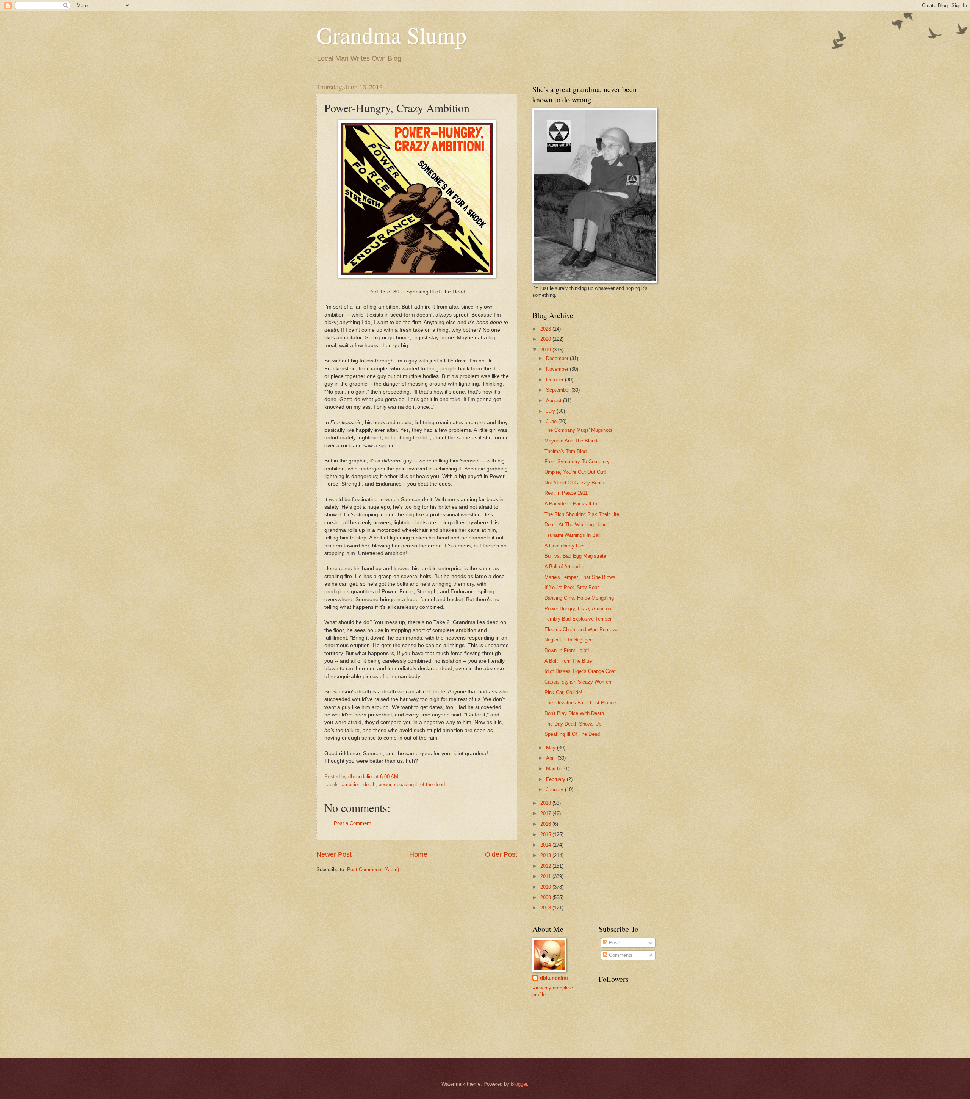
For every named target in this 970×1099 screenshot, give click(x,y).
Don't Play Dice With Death (574, 713)
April (551, 758)
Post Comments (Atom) (373, 869)
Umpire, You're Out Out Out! (575, 472)
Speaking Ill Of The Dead (572, 734)
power (385, 784)
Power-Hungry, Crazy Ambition (577, 608)
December (558, 358)
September (558, 390)
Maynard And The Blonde (572, 441)
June (552, 421)
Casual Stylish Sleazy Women (577, 682)
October (555, 380)
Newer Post (334, 854)
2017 (546, 813)
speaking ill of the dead (419, 784)
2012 (546, 866)
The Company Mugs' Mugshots (578, 430)
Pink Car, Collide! (563, 692)
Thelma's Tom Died (565, 451)
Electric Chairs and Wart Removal (581, 629)
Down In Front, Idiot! (566, 650)
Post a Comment (352, 823)
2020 (546, 339)
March (553, 768)
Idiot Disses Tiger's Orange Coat (580, 671)
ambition (351, 784)
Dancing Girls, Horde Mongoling (579, 598)
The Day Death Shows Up (572, 724)
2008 (546, 908)
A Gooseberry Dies (565, 546)
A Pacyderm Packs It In (570, 503)
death (369, 784)
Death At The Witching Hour (574, 524)
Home (418, 854)
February (556, 779)
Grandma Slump (391, 35)
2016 (546, 824)
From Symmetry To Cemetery (577, 461)
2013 (546, 855)
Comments (620, 955)
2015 (546, 834)
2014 (546, 845)
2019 (546, 350)
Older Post (501, 854)
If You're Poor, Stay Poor (571, 587)
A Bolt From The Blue (568, 661)
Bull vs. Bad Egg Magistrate (575, 556)
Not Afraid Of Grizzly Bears (574, 483)
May (551, 748)
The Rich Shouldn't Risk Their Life (581, 514)
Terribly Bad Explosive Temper (578, 619)
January (555, 789)
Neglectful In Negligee (568, 640)
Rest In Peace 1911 (566, 493)
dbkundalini (554, 978)
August (554, 400)
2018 (546, 803)
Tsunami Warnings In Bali (572, 535)
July (551, 411)
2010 (546, 887)
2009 (546, 897)
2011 (546, 876)
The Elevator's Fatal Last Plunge (580, 702)
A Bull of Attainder (564, 566)
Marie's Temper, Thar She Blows (579, 577)
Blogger (519, 1084)
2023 (546, 329)
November (558, 369)
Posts (614, 942)
